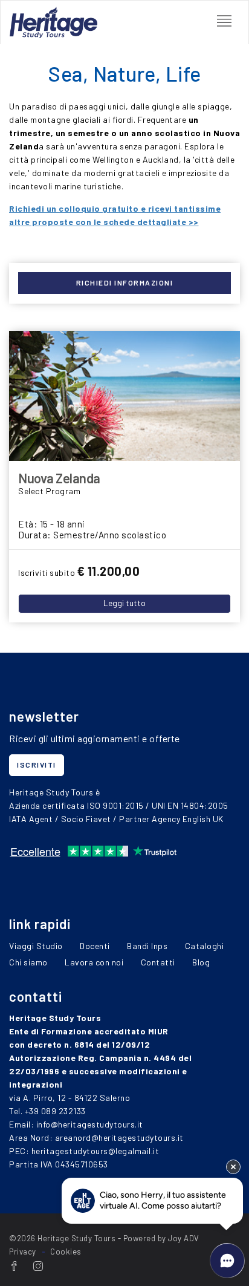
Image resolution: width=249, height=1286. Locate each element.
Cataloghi (204, 946)
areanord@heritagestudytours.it (119, 1137)
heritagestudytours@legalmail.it (95, 1151)
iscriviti (36, 764)
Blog (201, 962)
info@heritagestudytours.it (89, 1124)
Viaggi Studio (36, 946)
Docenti (95, 946)
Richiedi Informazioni (124, 282)
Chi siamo (28, 962)
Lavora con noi (94, 962)
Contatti (158, 962)
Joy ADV (183, 1238)
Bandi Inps (147, 946)
